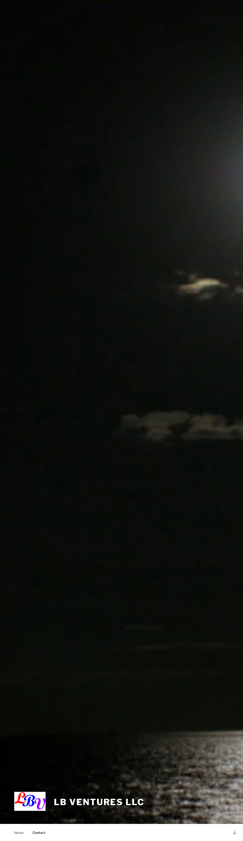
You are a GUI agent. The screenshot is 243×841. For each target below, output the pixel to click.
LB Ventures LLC (99, 802)
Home (18, 833)
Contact (39, 833)
